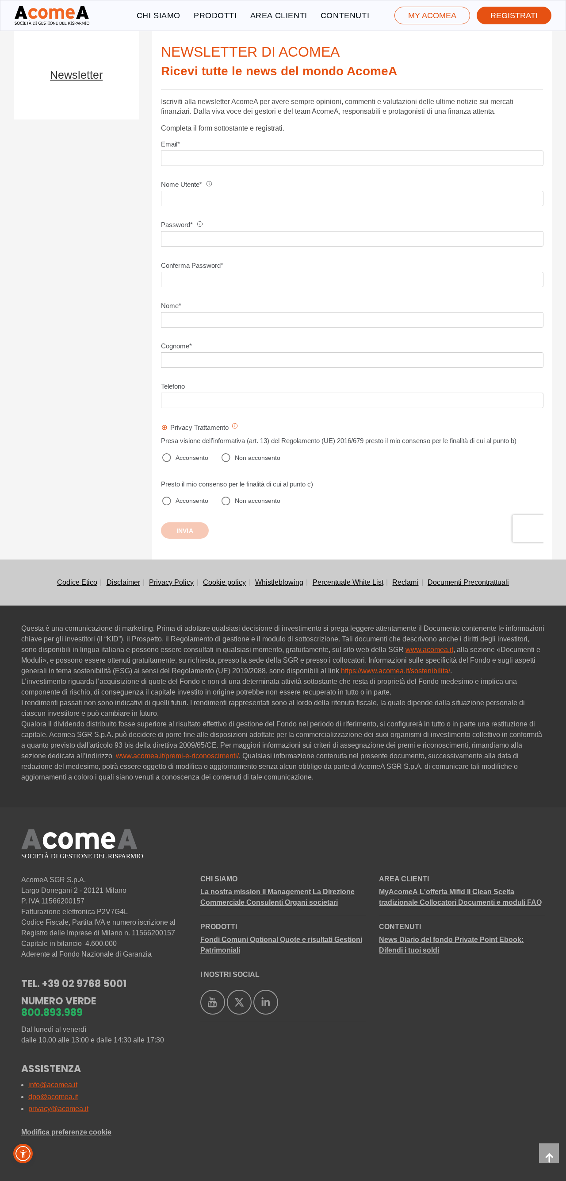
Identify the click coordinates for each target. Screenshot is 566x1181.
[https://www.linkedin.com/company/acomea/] (265, 1002)
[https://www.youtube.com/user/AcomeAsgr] (212, 1002)
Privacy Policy (171, 582)
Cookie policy (224, 582)
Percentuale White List (348, 582)
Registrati (514, 15)
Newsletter (76, 75)
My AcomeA (432, 15)
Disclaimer (123, 582)
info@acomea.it (52, 1084)
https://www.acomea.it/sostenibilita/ (395, 671)
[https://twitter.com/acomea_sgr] (239, 1002)
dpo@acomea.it (53, 1096)
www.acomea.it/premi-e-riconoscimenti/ (177, 756)
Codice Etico (77, 582)
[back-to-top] (549, 1153)
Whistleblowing (279, 582)
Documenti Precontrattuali (468, 582)
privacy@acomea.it (58, 1108)
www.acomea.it (429, 649)
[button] (23, 1153)
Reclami (405, 582)
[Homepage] (52, 15)
